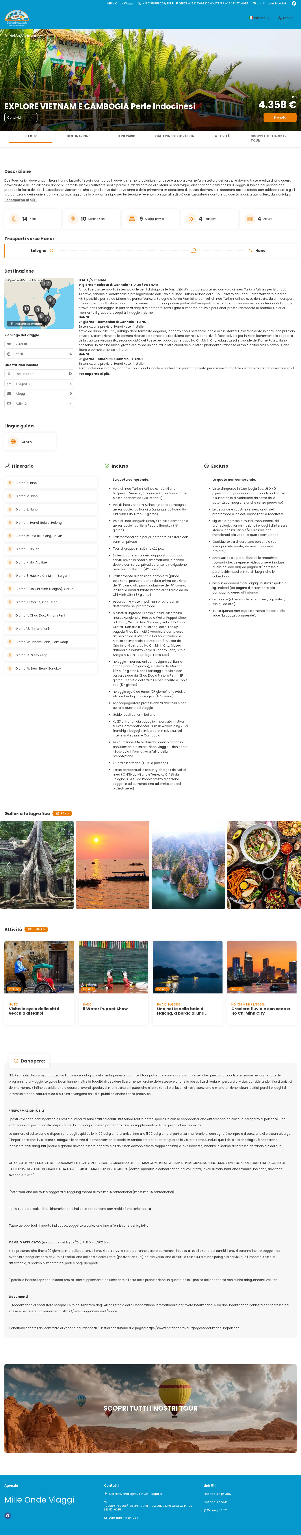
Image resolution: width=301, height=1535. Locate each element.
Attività (222, 136)
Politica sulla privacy (217, 1494)
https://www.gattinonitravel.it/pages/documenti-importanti (193, 1328)
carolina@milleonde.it (272, 3)
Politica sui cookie (215, 1502)
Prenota (280, 117)
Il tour (30, 136)
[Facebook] (294, 3)
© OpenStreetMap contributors (24, 280)
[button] (4, 139)
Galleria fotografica (174, 136)
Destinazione (78, 136)
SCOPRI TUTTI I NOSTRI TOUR (269, 138)
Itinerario (127, 136)
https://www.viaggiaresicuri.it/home (89, 1311)
